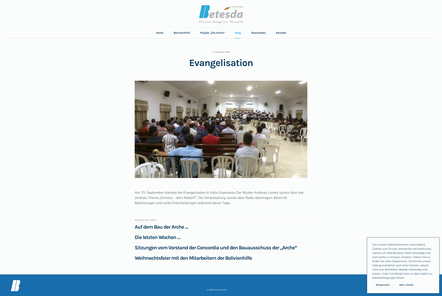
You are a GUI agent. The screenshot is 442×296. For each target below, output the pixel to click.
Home (159, 32)
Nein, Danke (406, 284)
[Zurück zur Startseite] (221, 14)
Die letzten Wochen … (157, 237)
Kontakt (281, 32)
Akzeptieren (383, 284)
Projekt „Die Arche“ (212, 32)
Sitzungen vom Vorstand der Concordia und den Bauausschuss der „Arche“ (216, 248)
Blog (238, 32)
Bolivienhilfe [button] (182, 32)
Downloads (258, 32)
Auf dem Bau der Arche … (161, 227)
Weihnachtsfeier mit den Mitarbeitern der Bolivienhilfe (193, 258)
